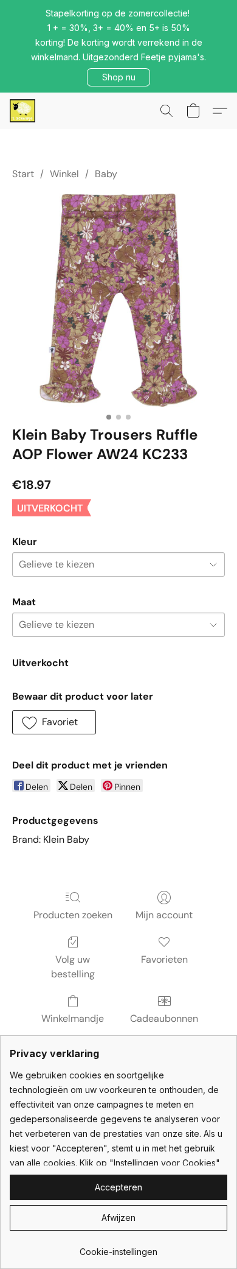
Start (23, 173)
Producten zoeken (72, 915)
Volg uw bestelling (73, 966)
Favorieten (164, 959)
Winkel (64, 173)
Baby (106, 173)
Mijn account (164, 915)
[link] (118, 1247)
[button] (118, 77)
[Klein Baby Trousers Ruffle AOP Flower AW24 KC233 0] (118, 300)
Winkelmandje (72, 1018)
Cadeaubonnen (164, 1018)
